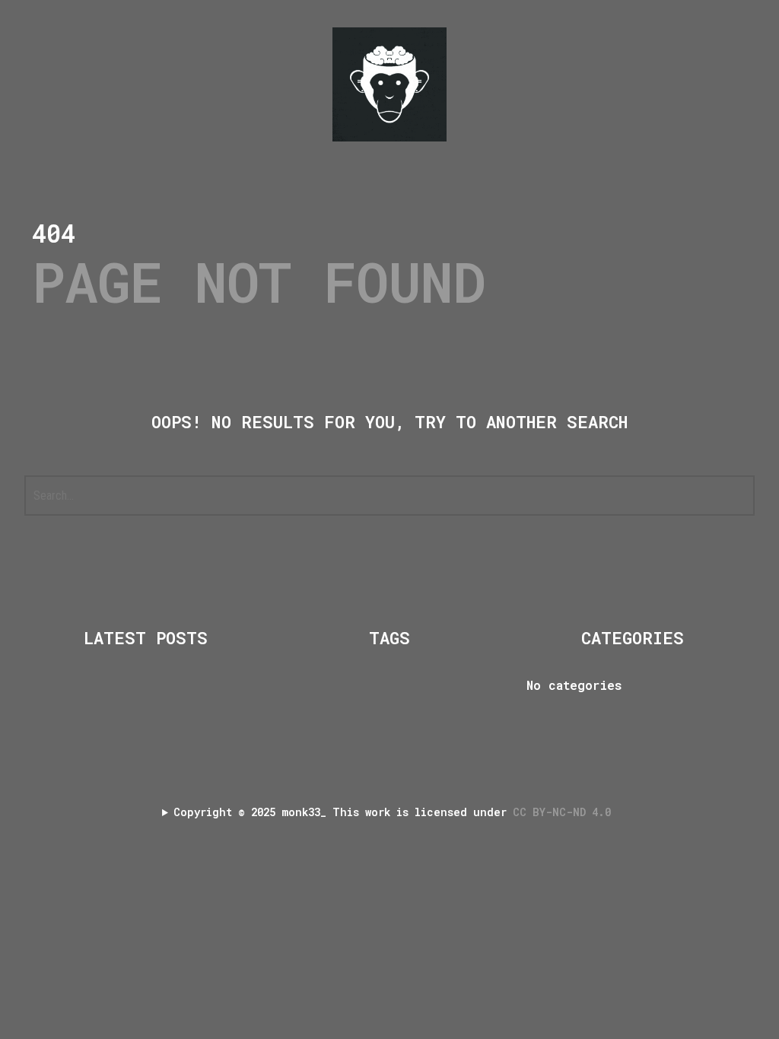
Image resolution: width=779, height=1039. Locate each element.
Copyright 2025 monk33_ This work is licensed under (395, 812)
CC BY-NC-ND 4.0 (565, 812)
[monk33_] (389, 84)
